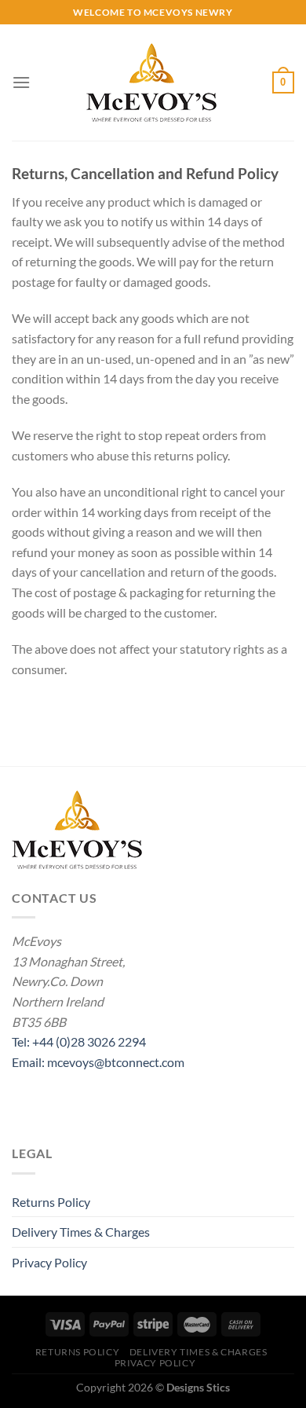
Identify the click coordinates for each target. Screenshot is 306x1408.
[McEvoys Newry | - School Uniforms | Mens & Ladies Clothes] (151, 82)
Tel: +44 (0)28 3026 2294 (79, 1041)
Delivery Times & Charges (81, 1231)
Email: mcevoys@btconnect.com (98, 1061)
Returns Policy (51, 1201)
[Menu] (21, 82)
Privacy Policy (49, 1262)
